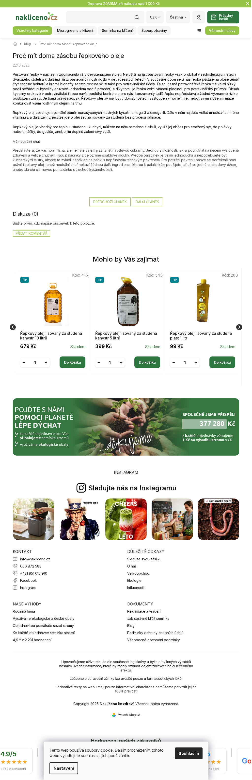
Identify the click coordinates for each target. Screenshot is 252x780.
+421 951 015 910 (33, 573)
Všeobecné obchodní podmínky (153, 640)
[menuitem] (32, 30)
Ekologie (134, 580)
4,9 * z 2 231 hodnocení (32, 640)
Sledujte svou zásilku (144, 559)
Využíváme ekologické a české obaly (43, 618)
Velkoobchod (138, 573)
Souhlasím (187, 753)
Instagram (28, 587)
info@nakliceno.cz (35, 559)
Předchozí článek (110, 202)
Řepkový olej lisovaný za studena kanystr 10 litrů (51, 335)
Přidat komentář (31, 233)
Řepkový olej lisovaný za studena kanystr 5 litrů (126, 335)
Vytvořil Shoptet (129, 714)
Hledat (139, 19)
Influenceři (135, 587)
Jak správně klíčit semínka (148, 618)
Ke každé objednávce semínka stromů (44, 633)
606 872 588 (31, 566)
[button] (52, 358)
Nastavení (62, 768)
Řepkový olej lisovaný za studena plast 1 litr (201, 335)
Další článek (147, 202)
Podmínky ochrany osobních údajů (155, 633)
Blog (131, 625)
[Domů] (16, 44)
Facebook (28, 580)
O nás (132, 566)
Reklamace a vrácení (144, 611)
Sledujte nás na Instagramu (132, 488)
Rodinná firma (24, 611)
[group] (51, 327)
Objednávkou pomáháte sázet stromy (43, 625)
